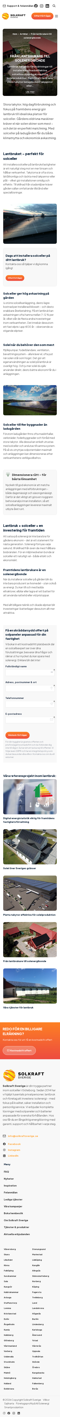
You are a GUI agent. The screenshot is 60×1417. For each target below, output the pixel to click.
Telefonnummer (14, 698)
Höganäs (36, 1313)
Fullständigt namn (16, 666)
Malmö (7, 1373)
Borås (35, 1389)
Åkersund (37, 1335)
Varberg (8, 1351)
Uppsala (36, 1351)
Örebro (36, 1367)
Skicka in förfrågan (17, 735)
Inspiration (10, 1185)
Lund (34, 1303)
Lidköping (37, 1260)
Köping (35, 1287)
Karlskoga (37, 1330)
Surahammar (10, 1276)
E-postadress (13, 713)
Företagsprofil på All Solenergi (32, 1403)
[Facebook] (36, 6)
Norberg (36, 1281)
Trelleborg (37, 1297)
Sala (6, 1281)
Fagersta (36, 1292)
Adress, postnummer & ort (21, 682)
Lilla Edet (8, 1260)
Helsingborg (10, 1378)
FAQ (6, 1171)
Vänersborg (10, 1249)
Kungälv (36, 1265)
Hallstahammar (11, 1292)
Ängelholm (9, 1324)
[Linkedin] (47, 6)
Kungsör (8, 1287)
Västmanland (10, 1346)
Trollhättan (37, 1356)
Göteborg (9, 1340)
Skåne (7, 1367)
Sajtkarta (9, 1403)
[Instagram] (41, 6)
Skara (6, 1254)
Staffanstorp (10, 1303)
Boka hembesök (13, 1213)
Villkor (46, 1399)
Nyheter (9, 1178)
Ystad (35, 1340)
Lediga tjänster (13, 1199)
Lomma (7, 1308)
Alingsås (36, 1270)
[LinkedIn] (18, 1413)
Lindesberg (38, 1324)
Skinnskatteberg (40, 1276)
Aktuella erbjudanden (17, 1234)
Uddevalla (8, 1356)
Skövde (36, 1362)
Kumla (7, 1330)
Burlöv (35, 1319)
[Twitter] (14, 1413)
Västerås (36, 1346)
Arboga (7, 1297)
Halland (7, 1383)
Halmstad (36, 1378)
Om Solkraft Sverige (16, 1220)
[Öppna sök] (54, 5)
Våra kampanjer (13, 1206)
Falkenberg (38, 1383)
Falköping (8, 1270)
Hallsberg (8, 1335)
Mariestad (37, 1254)
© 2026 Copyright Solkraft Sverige (22, 1399)
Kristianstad (10, 1313)
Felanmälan (10, 1192)
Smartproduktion (13, 1407)
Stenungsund (38, 1249)
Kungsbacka (38, 1373)
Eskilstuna (9, 1389)
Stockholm (9, 1362)
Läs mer (30, 91)
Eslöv (6, 1319)
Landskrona (38, 1308)
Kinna (6, 1265)
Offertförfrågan (42, 16)
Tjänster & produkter (16, 1227)
